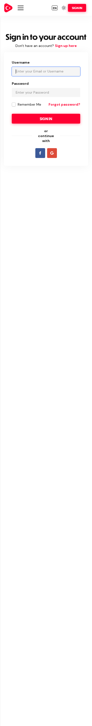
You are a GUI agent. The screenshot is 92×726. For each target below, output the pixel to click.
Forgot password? (64, 104)
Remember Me (29, 104)
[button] (55, 7)
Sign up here (66, 45)
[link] (8, 7)
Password (20, 83)
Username (21, 62)
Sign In (77, 8)
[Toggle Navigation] (21, 8)
